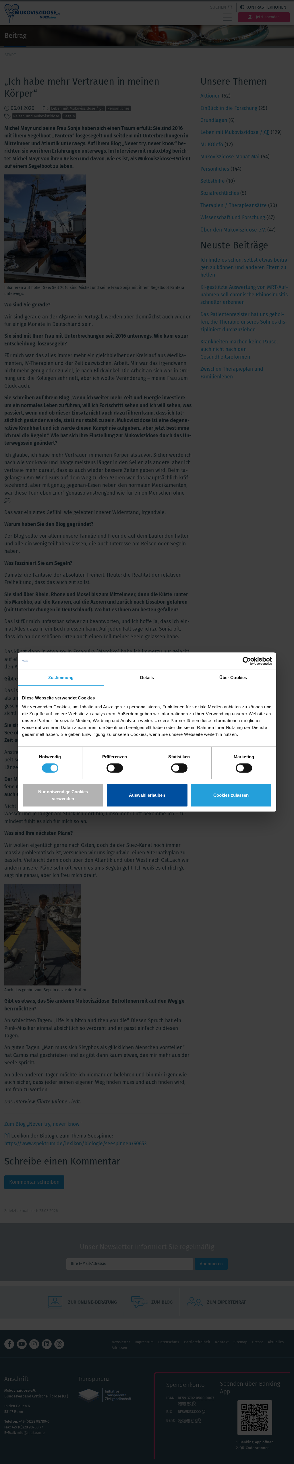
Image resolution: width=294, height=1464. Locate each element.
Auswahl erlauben (147, 795)
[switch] (115, 768)
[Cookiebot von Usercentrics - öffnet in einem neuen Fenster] (247, 661)
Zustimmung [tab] (61, 677)
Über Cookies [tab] (233, 677)
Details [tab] (147, 677)
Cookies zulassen (231, 795)
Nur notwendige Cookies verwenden (63, 795)
